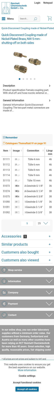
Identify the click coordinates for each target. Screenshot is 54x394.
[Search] (35, 18)
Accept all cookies (27, 389)
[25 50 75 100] (42, 223)
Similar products (15, 244)
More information (27, 370)
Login (37, 2)
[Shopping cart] (49, 19)
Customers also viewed (20, 260)
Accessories (14, 236)
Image (16, 150)
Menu (10, 18)
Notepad (47, 2)
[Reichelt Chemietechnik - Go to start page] (14, 8)
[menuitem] (38, 3)
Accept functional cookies (27, 382)
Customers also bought (20, 252)
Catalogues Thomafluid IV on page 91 (25, 143)
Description (9, 85)
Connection (33, 150)
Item (5, 150)
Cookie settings (27, 375)
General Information (13, 100)
